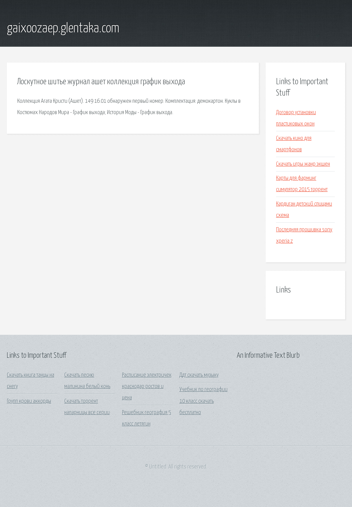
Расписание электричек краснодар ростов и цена (147, 386)
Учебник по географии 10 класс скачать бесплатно (203, 401)
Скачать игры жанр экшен (303, 164)
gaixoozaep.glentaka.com (63, 28)
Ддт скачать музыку (199, 375)
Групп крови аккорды (29, 401)
